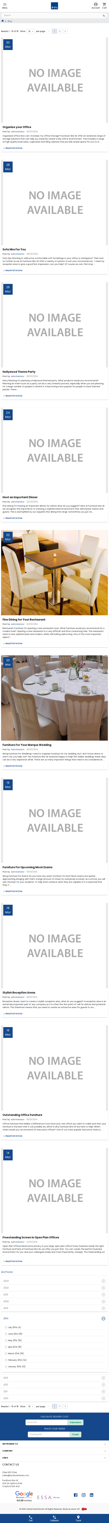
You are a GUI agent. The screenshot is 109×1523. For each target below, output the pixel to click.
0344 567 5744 (9, 1472)
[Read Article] (4, 148)
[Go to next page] (65, 31)
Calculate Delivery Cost (54, 1416)
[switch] (83, 1509)
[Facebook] (76, 1495)
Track (75, 1434)
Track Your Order (54, 1428)
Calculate (75, 1422)
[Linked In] (92, 1495)
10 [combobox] (29, 31)
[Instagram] (84, 1495)
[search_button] (103, 16)
